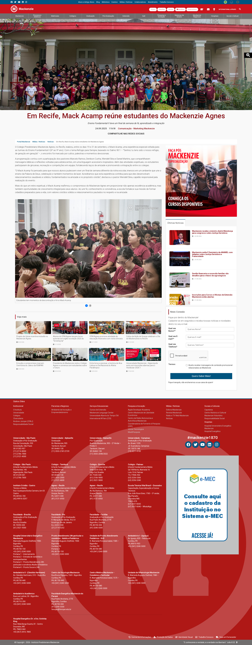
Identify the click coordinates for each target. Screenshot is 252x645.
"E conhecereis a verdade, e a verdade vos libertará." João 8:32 (209, 642)
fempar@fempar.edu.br (61, 609)
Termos (171, 364)
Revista (170, 9)
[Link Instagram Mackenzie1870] (26, 2)
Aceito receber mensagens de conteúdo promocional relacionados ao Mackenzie (210, 366)
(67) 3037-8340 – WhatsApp (139, 506)
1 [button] (86, 306)
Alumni (153, 9)
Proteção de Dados (165, 637)
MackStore (181, 9)
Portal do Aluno (192, 9)
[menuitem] (86, 2)
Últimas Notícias (175, 223)
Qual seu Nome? (172, 329)
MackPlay (162, 9)
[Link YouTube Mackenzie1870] (19, 2)
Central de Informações (141, 637)
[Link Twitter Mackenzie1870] (15, 2)
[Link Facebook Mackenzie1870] (11, 2)
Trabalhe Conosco (205, 637)
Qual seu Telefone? (172, 345)
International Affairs (227, 9)
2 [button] (90, 306)
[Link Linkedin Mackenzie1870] (22, 2)
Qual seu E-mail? (173, 337)
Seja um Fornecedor (227, 637)
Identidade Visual (185, 637)
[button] (159, 255)
